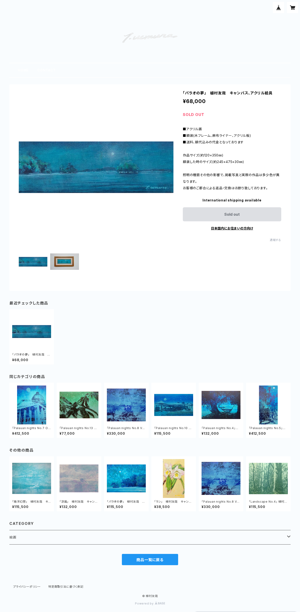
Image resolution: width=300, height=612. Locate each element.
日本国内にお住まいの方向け (232, 228)
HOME (23, 70)
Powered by (145, 603)
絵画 (12, 537)
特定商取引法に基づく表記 (65, 586)
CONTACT (46, 70)
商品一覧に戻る (150, 559)
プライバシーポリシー (27, 586)
